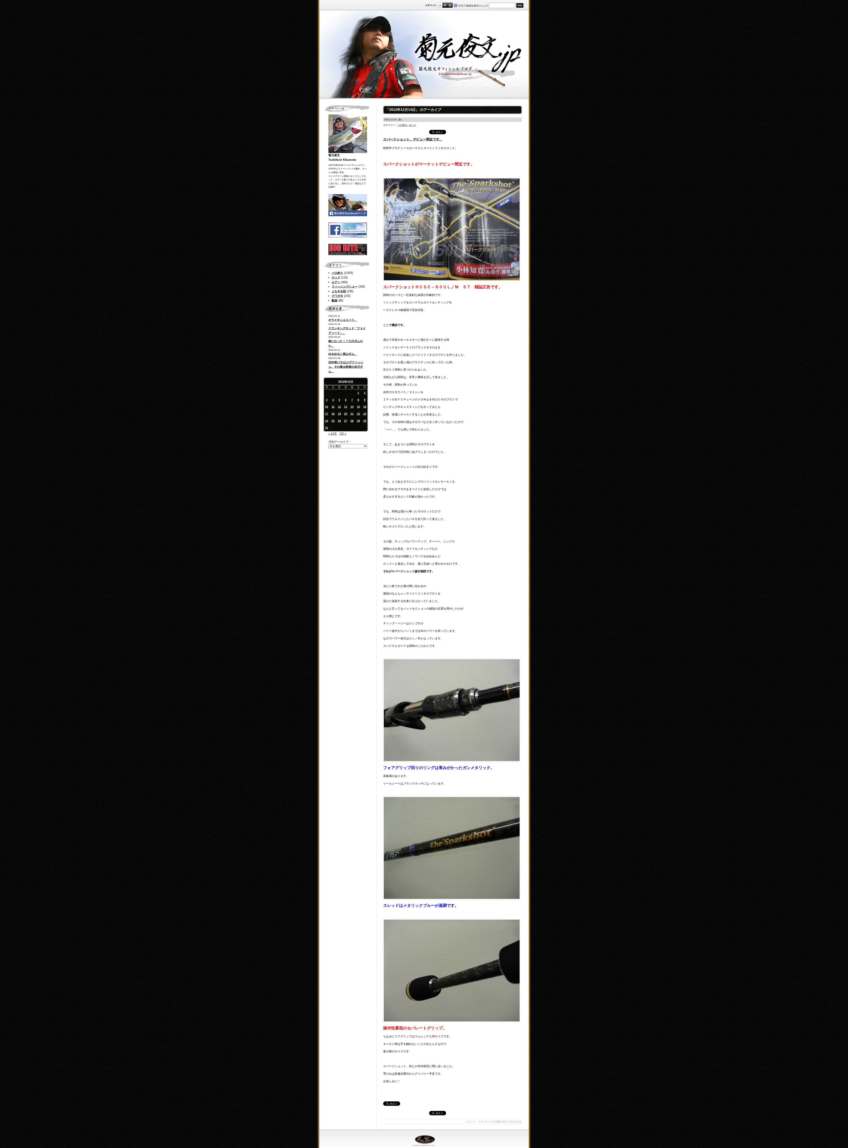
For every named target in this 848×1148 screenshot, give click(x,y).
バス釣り (337, 273)
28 (352, 420)
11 (333, 406)
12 (339, 406)
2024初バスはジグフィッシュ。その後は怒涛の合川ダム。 (345, 367)
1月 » (342, 433)
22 (358, 413)
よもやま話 (339, 291)
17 (326, 413)
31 (326, 427)
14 (352, 406)
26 (339, 420)
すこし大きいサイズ (444, 5)
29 (358, 420)
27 (345, 420)
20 (345, 413)
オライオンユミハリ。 (342, 320)
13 (345, 406)
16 (364, 406)
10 (326, 406)
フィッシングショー (345, 286)
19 (339, 413)
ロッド (336, 277)
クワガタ (337, 295)
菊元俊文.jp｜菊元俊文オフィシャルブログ (424, 54)
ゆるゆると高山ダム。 (342, 354)
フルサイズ (449, 5)
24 (326, 420)
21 (352, 413)
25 (333, 420)
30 (364, 420)
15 (358, 406)
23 (364, 413)
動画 (334, 300)
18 (333, 413)
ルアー (336, 282)
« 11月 (332, 433)
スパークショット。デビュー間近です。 (413, 139)
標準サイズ (439, 5)
